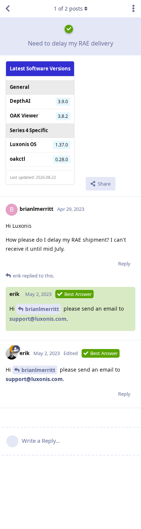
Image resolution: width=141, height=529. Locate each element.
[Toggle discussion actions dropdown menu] (133, 8)
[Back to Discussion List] (7, 8)
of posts (68, 8)
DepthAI (20, 101)
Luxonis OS (23, 144)
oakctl (17, 158)
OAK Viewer (24, 115)
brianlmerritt (42, 309)
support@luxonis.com (38, 318)
